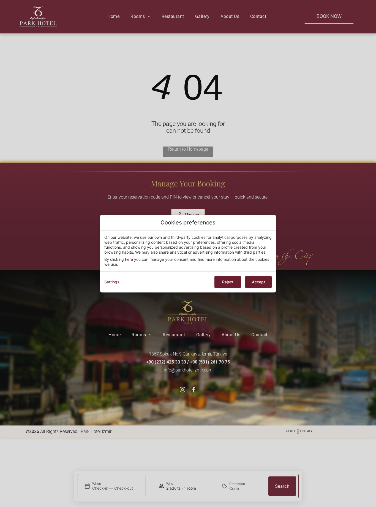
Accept (258, 282)
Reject (227, 282)
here (129, 259)
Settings (111, 282)
